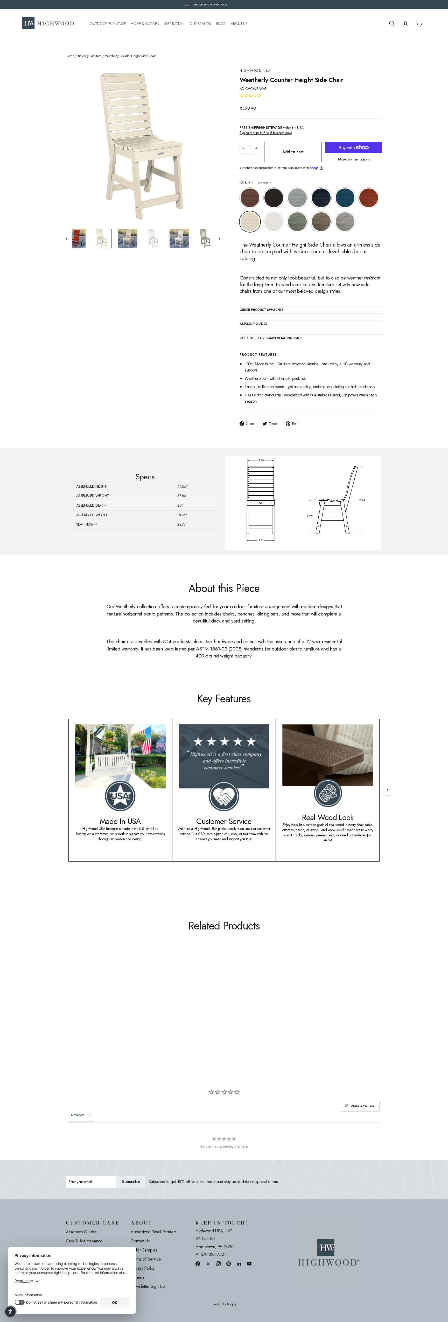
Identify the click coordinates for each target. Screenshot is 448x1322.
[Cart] (419, 23)
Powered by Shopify (224, 1304)
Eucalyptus (297, 221)
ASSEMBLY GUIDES (253, 324)
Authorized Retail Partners (154, 1232)
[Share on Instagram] (218, 1263)
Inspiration (174, 23)
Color (255, 183)
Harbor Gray (345, 221)
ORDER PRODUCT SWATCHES (261, 310)
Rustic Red (368, 197)
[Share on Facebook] (197, 1263)
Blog (221, 23)
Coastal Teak (297, 197)
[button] (10, 1311)
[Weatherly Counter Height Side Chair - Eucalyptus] (121, 1013)
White (273, 221)
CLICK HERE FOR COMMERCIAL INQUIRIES (271, 338)
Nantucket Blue (345, 197)
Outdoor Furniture (107, 23)
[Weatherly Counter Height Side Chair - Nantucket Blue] (95, 1013)
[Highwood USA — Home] (48, 23)
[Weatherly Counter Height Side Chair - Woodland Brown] (127, 1013)
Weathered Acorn (250, 197)
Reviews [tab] (78, 1115)
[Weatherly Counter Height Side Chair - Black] (75, 1013)
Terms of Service (146, 1259)
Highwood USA (255, 71)
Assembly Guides (81, 1232)
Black (273, 197)
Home (70, 56)
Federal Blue (321, 197)
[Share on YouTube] (249, 1263)
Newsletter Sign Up (148, 1286)
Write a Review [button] (362, 1106)
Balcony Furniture (89, 56)
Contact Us (140, 1241)
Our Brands (200, 23)
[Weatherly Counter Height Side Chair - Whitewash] (108, 1013)
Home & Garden (145, 23)
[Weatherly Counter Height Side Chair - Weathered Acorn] (69, 1013)
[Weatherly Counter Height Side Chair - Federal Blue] (88, 1013)
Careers (138, 1277)
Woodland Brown (321, 221)
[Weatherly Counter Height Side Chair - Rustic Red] (101, 1013)
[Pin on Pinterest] (228, 1263)
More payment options (353, 159)
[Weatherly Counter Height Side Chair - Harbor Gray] (134, 1013)
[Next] (387, 790)
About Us (239, 23)
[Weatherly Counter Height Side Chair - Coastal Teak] (82, 1013)
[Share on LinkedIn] (239, 1263)
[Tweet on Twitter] (208, 1263)
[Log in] (405, 23)
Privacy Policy (143, 1268)
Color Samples (144, 1250)
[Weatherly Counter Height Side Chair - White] (114, 1013)
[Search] (392, 23)
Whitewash (250, 221)
